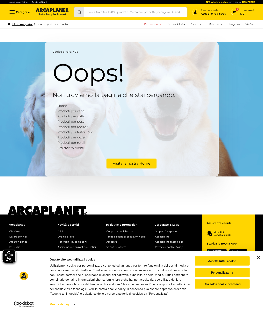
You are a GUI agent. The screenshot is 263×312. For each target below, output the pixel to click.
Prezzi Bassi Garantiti (170, 34)
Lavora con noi (18, 236)
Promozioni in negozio (138, 34)
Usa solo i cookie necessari (222, 283)
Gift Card (250, 24)
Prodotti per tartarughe (75, 132)
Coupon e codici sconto (120, 231)
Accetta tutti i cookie (222, 261)
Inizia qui (207, 39)
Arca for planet (18, 241)
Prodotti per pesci (71, 121)
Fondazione (16, 247)
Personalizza (220, 272)
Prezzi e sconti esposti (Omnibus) (126, 236)
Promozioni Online (135, 41)
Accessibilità (162, 236)
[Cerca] (79, 12)
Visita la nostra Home (131, 163)
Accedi (198, 31)
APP (60, 231)
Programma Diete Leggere (174, 41)
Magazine (234, 24)
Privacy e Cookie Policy (169, 247)
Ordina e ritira (66, 236)
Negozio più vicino (18, 2)
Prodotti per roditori (72, 127)
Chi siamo (15, 231)
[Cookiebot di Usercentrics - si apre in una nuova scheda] (24, 304)
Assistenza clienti (70, 148)
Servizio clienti (222, 235)
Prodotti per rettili (71, 142)
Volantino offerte (116, 247)
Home (62, 106)
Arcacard (170, 41)
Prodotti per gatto (71, 116)
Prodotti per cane (71, 111)
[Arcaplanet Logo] (52, 12)
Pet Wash (170, 34)
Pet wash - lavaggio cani (72, 241)
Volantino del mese (184, 34)
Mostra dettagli (60, 304)
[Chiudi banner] (258, 257)
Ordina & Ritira (176, 24)
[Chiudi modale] (89, 37)
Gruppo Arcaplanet (166, 231)
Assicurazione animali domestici (77, 247)
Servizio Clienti (39, 2)
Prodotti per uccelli (72, 137)
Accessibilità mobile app (169, 241)
